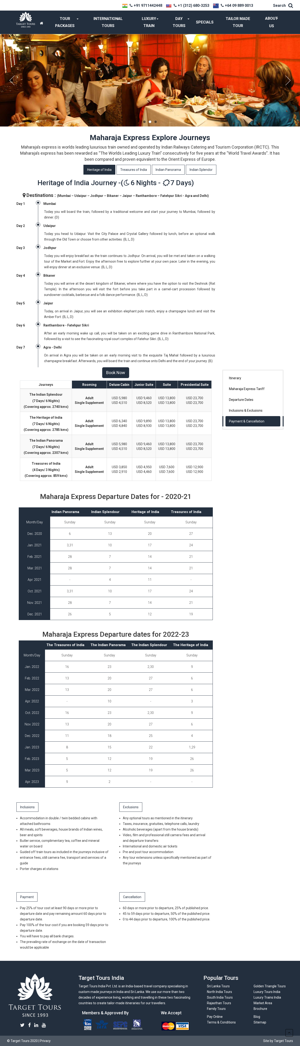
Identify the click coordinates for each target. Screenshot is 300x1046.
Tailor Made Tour (238, 22)
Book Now (115, 372)
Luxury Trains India (267, 997)
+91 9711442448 (148, 5)
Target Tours (34, 995)
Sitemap (260, 1022)
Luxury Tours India (267, 992)
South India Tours (220, 997)
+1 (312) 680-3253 (193, 5)
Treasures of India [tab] (133, 170)
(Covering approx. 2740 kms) (46, 407)
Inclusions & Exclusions (245, 410)
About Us (271, 22)
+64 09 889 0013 (239, 5)
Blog (257, 1017)
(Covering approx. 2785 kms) (46, 430)
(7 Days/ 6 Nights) (46, 401)
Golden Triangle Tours (270, 986)
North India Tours (219, 992)
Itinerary (235, 378)
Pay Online (215, 1017)
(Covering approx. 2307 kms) (46, 453)
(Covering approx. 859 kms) (46, 476)
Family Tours (216, 1009)
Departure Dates (241, 400)
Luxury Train (149, 22)
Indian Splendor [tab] (201, 170)
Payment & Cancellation (246, 421)
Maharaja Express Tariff (247, 389)
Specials (205, 22)
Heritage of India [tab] (99, 170)
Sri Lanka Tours (218, 986)
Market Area (263, 1003)
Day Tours (179, 22)
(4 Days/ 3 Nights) (46, 470)
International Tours (108, 22)
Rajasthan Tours (219, 1003)
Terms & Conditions (221, 1022)
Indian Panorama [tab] (168, 170)
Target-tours (25, 22)
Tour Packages (65, 22)
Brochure (260, 1009)
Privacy (45, 1041)
